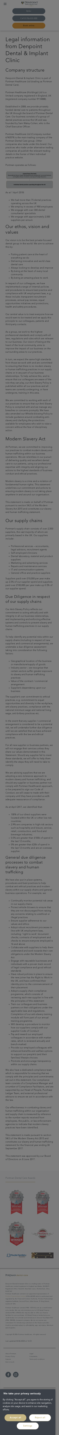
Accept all (15, 1418)
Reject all (40, 1418)
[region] (27, 1412)
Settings (27, 1426)
